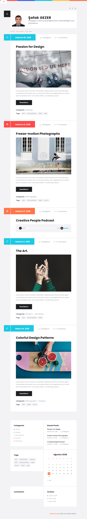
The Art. (22, 251)
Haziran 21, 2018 (22, 124)
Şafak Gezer (54, 514)
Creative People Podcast (35, 220)
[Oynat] (20, 228)
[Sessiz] (61, 228)
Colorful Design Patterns (35, 338)
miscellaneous (31, 113)
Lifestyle (30, 110)
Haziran (53, 496)
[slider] (66, 228)
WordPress (40, 314)
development (23, 459)
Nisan (52, 501)
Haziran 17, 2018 (22, 211)
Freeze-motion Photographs (38, 134)
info (23, 113)
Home (12, 31)
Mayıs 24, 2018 (22, 328)
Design (17, 429)
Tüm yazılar (20, 31)
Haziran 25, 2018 (23, 37)
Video (23, 465)
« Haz (49, 480)
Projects (30, 314)
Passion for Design (30, 47)
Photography (32, 197)
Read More (24, 102)
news (40, 113)
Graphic (32, 459)
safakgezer (46, 38)
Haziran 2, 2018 (22, 241)
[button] (41, 172)
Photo (46, 200)
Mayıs (52, 498)
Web (45, 113)
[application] (43, 228)
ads (16, 459)
